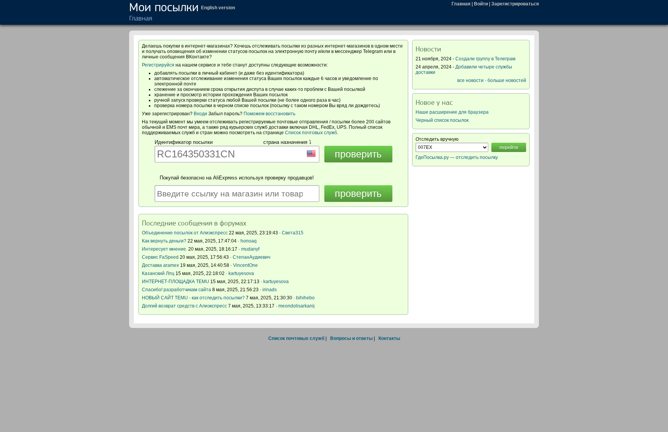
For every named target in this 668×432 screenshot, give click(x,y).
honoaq (248, 241)
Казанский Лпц (158, 273)
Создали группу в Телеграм (485, 58)
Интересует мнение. (164, 249)
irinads (269, 289)
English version (218, 7)
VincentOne (245, 265)
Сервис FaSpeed (160, 257)
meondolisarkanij (296, 306)
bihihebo (305, 298)
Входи (200, 113)
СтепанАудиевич (251, 257)
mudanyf (250, 249)
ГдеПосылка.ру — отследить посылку (457, 157)
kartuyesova (241, 273)
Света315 (292, 233)
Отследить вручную (437, 139)
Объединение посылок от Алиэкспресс (185, 233)
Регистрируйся (158, 65)
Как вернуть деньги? (164, 241)
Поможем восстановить (269, 113)
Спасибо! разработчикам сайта (176, 289)
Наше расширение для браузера (452, 112)
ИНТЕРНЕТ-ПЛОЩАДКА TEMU (175, 281)
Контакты (389, 338)
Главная (461, 4)
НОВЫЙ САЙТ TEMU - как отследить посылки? (193, 298)
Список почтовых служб (311, 132)
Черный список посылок (442, 120)
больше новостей (506, 80)
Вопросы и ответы (351, 338)
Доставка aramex (161, 265)
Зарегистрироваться (515, 4)
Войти (481, 4)
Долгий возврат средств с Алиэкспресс (184, 306)
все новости (470, 80)
